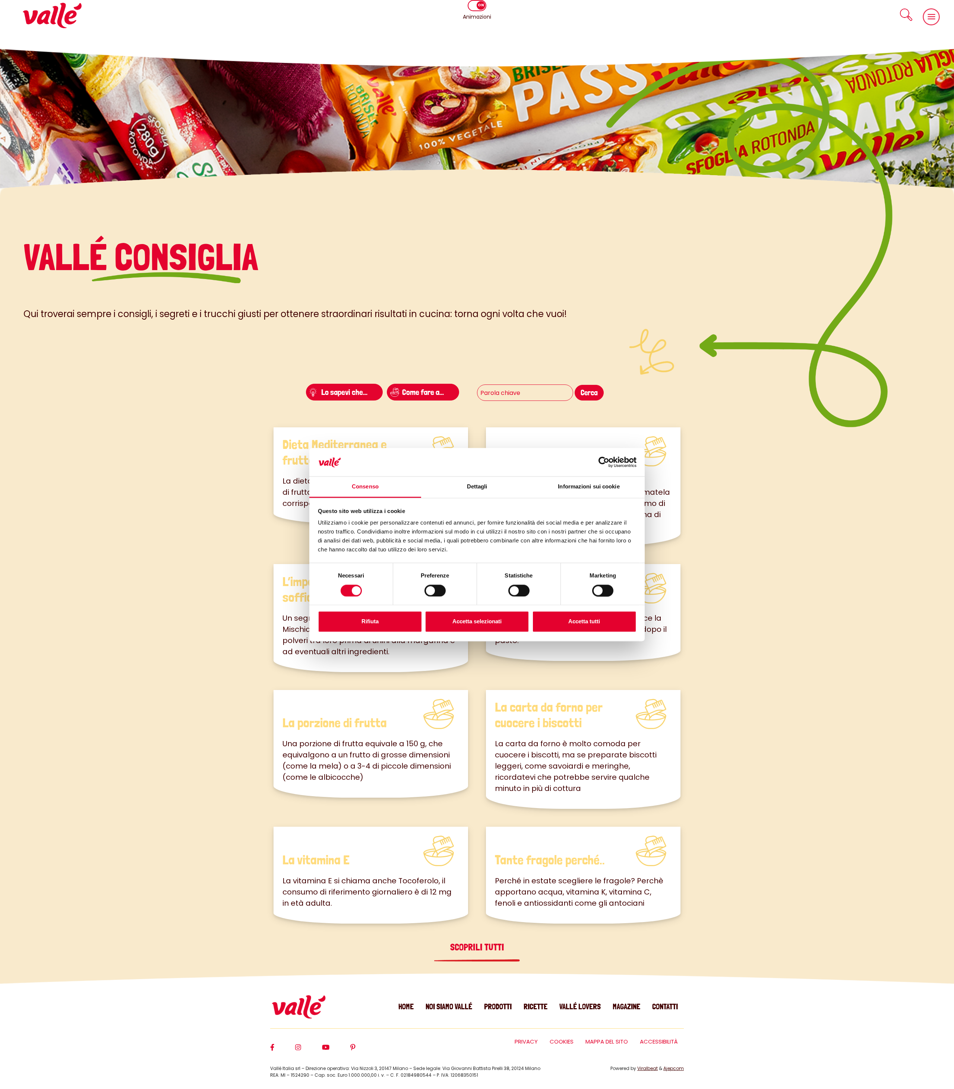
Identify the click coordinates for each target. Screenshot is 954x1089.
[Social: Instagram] (308, 1050)
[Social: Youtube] (336, 1050)
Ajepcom (673, 1068)
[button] (906, 14)
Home (406, 1006)
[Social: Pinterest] (363, 1050)
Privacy (526, 1041)
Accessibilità (659, 1041)
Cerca (589, 392)
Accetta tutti (584, 621)
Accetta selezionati (477, 621)
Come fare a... (423, 392)
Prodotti (498, 1006)
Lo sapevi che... (344, 392)
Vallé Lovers (580, 1006)
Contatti (665, 1006)
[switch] (435, 590)
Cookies (562, 1041)
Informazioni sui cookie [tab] (588, 487)
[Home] (52, 15)
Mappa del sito (606, 1041)
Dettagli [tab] (477, 487)
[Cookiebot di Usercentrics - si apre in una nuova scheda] (603, 462)
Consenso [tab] (365, 487)
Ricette (535, 1006)
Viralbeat (647, 1068)
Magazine (626, 1006)
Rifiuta (370, 621)
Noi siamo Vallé (449, 1006)
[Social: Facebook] (282, 1050)
